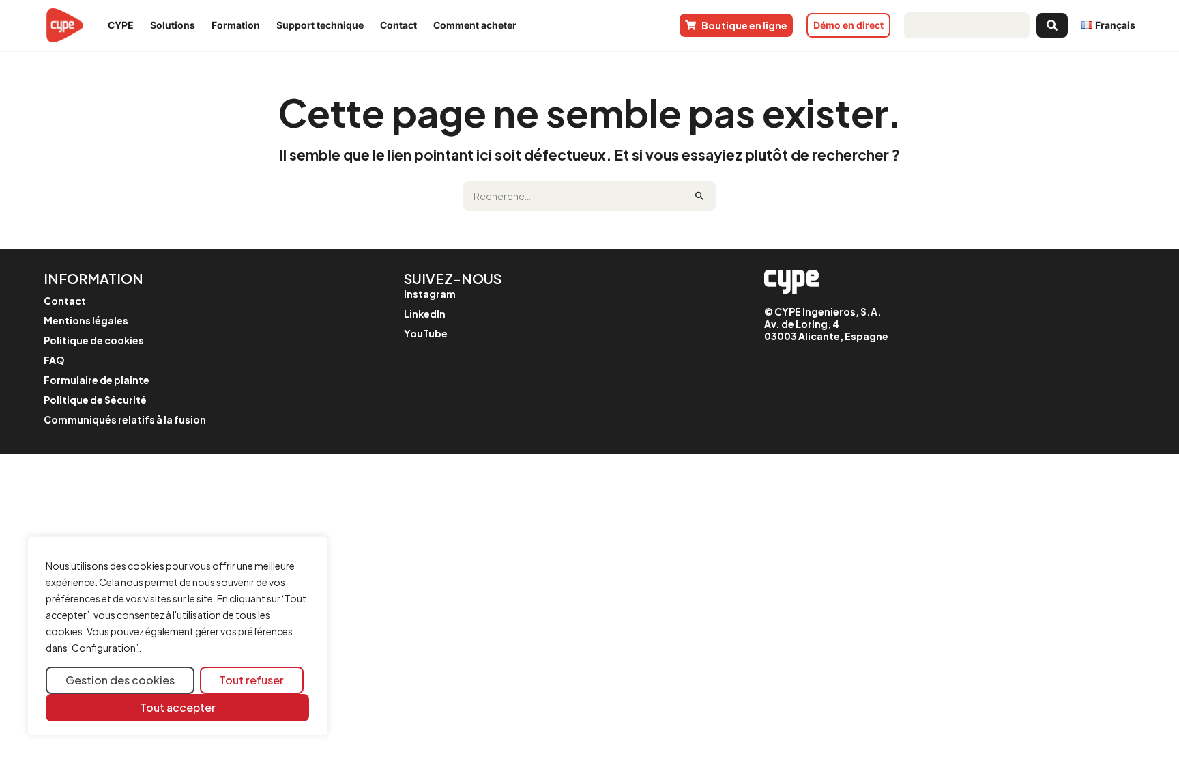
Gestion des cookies (120, 680)
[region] (177, 636)
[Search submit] (1052, 25)
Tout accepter (178, 707)
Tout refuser (251, 680)
